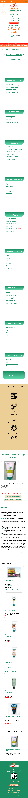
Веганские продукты (10, 159)
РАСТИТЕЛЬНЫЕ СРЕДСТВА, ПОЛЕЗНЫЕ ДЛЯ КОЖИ (14, 552)
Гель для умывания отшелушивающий (10, 661)
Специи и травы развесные (12, 87)
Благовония (8, 359)
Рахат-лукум (8, 328)
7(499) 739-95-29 (14, 20)
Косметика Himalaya (15, 49)
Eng (15, 32)
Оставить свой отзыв (16, 555)
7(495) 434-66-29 (14, 18)
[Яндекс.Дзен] (16, 29)
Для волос (8, 292)
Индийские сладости (10, 327)
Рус (12, 32)
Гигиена (7, 302)
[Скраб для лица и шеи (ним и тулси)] (14, 683)
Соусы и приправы (10, 90)
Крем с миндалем (9, 580)
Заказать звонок (14, 22)
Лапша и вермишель (10, 189)
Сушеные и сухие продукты (12, 156)
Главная (2, 49)
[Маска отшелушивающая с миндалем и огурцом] (14, 601)
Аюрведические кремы (11, 223)
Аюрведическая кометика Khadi (13, 121)
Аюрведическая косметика (12, 122)
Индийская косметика (11, 300)
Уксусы (7, 260)
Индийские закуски (10, 186)
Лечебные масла (9, 225)
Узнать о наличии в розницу (13, 499)
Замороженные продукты (11, 157)
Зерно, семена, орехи (10, 188)
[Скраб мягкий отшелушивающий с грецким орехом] (14, 627)
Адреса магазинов (14, 14)
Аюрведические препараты (12, 303)
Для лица (8, 293)
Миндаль (3, 531)
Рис (6, 183)
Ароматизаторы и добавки (12, 92)
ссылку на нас (18, 769)
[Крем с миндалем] (14, 572)
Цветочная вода (9, 360)
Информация (4, 507)
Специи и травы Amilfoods (11, 85)
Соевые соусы (9, 268)
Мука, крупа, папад (10, 191)
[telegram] (11, 29)
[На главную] (14, 6)
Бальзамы (8, 258)
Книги (7, 362)
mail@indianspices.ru (14, 25)
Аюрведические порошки (11, 220)
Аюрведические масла (11, 221)
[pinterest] (18, 29)
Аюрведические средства (11, 231)
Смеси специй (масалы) (11, 89)
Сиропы (7, 256)
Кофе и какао (9, 193)
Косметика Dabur (10, 117)
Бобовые (8, 184)
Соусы (7, 153)
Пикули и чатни (9, 146)
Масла (7, 255)
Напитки (8, 261)
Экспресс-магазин (14, 16)
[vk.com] (9, 29)
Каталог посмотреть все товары (14, 375)
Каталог (7, 49)
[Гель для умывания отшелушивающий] (14, 653)
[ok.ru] (14, 29)
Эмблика (3, 529)
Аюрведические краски (11, 295)
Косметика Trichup (10, 119)
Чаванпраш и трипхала (11, 218)
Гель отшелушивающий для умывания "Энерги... (12, 717)
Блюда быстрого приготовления (13, 151)
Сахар (7, 335)
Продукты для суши (10, 154)
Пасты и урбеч (9, 148)
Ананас (2, 534)
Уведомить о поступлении (13, 496)
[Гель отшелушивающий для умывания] (14, 709)
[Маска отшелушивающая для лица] (14, 741)
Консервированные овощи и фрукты (14, 149)
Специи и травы (9, 84)
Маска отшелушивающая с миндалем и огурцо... (12, 609)
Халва (7, 330)
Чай (6, 194)
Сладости (8, 332)
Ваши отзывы (14, 54)
